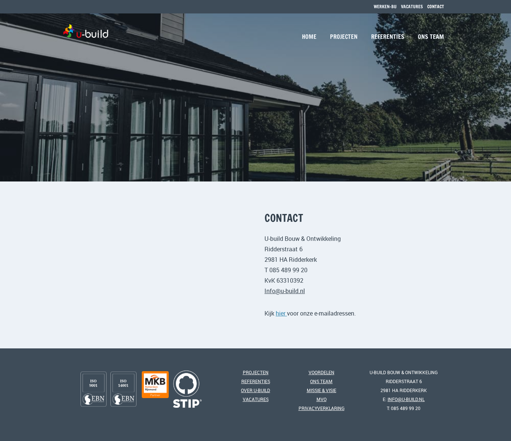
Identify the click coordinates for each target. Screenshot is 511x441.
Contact (435, 6)
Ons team (431, 36)
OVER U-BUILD (255, 390)
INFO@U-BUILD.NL (406, 399)
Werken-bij (385, 6)
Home (309, 36)
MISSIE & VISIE (321, 390)
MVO (321, 399)
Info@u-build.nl (284, 291)
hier (281, 313)
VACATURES (412, 6)
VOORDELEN (321, 372)
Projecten (344, 36)
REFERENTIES (255, 381)
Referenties (387, 36)
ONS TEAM (321, 381)
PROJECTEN (256, 372)
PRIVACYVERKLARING (322, 408)
